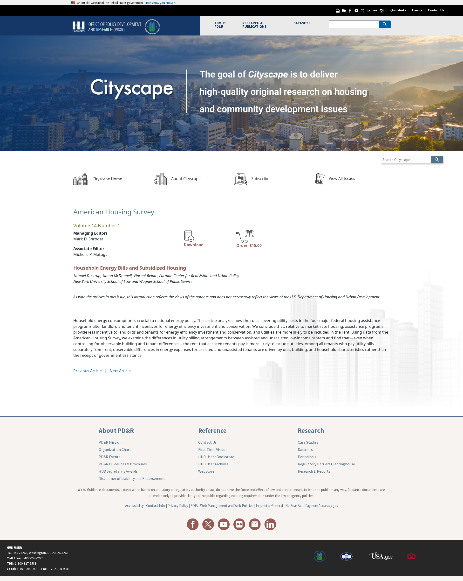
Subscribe (260, 178)
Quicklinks (398, 10)
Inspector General (269, 505)
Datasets (305, 449)
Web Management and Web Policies (226, 505)
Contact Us (436, 10)
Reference (212, 430)
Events (417, 10)
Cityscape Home (107, 179)
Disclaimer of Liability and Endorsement (132, 478)
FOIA (194, 505)
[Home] (116, 26)
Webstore (206, 471)
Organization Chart (115, 449)
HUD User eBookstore (216, 456)
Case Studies (308, 442)
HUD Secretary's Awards (118, 471)
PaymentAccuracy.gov (321, 505)
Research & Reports (314, 471)
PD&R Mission (110, 442)
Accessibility (134, 505)
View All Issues (342, 178)
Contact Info (155, 505)
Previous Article (87, 370)
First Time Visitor (212, 449)
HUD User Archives (213, 464)
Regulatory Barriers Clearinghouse (326, 464)
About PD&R (116, 430)
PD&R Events (109, 456)
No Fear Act (294, 505)
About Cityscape (186, 178)
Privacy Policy (178, 505)
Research (311, 430)
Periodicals (307, 456)
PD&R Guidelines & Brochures (123, 464)
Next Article (120, 370)
